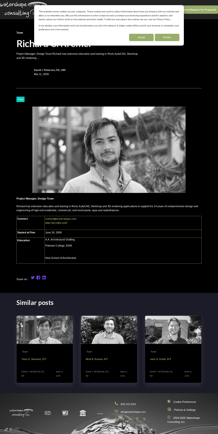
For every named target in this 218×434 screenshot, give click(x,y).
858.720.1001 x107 (56, 222)
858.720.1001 (128, 404)
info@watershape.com (133, 411)
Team (20, 99)
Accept (141, 37)
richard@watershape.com (60, 218)
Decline (167, 37)
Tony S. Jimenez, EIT (33, 358)
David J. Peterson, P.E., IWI (49, 69)
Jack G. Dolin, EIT (160, 358)
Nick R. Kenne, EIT (97, 358)
